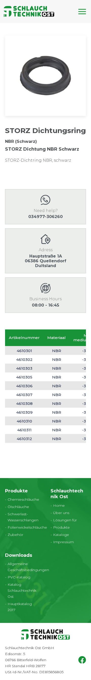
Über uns (61, 513)
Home (59, 505)
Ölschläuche (18, 506)
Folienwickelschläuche (27, 527)
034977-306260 (45, 216)
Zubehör (15, 534)
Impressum (63, 542)
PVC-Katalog (19, 577)
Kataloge (61, 534)
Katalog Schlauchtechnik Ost (22, 590)
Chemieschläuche (23, 499)
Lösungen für (65, 520)
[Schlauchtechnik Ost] (29, 11)
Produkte (61, 527)
